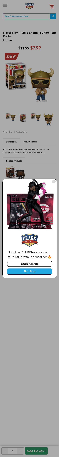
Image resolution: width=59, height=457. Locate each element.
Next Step (29, 271)
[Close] (54, 181)
